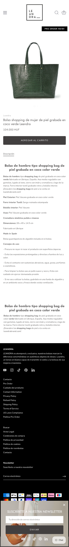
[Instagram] (28, 538)
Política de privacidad (13, 440)
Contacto (7, 379)
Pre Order (8, 383)
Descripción (8, 153)
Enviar (34, 529)
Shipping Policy (10, 404)
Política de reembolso (13, 448)
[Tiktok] (34, 538)
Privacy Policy (9, 396)
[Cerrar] (64, 504)
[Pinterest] (40, 538)
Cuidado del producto (13, 387)
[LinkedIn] (46, 538)
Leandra (7, 115)
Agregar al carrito (34, 140)
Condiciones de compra (14, 435)
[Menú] (5, 12)
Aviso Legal (8, 431)
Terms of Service (11, 408)
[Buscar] (56, 13)
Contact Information (12, 392)
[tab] (10, 154)
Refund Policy (9, 400)
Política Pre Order (11, 417)
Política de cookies (11, 444)
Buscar (6, 427)
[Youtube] (23, 538)
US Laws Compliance (13, 412)
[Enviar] (64, 476)
